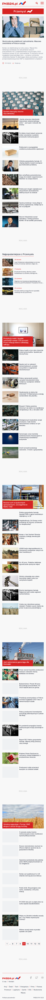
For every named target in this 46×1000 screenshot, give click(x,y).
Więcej (23, 993)
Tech (16, 987)
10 (28, 944)
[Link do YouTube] (42, 977)
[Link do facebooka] (31, 977)
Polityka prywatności (8, 997)
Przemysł (7, 990)
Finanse (39, 987)
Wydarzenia (37, 990)
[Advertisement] (23, 77)
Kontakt (11, 981)
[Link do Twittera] (36, 977)
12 (35, 944)
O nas (4, 981)
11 (31, 944)
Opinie (24, 990)
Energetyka (24, 987)
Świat (11, 987)
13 (39, 944)
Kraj (5, 987)
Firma (32, 987)
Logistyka (16, 990)
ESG (29, 990)
